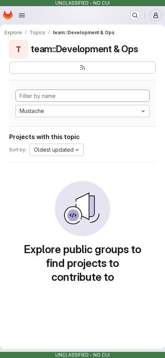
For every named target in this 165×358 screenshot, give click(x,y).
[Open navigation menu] (22, 15)
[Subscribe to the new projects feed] (82, 67)
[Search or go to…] (135, 15)
